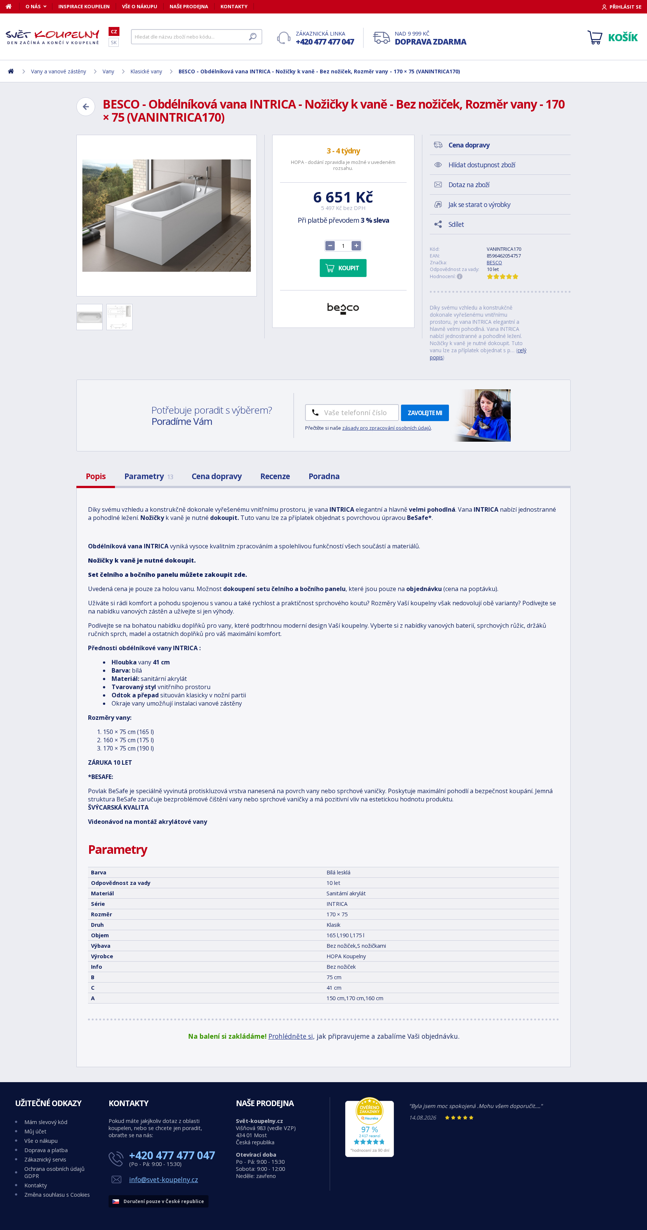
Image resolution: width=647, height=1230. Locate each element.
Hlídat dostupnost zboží (482, 164)
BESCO (494, 262)
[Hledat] (252, 36)
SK (113, 42)
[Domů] (12, 6)
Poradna (324, 476)
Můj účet (35, 1131)
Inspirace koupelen (84, 6)
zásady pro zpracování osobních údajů (386, 427)
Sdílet (456, 224)
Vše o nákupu (139, 6)
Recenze (275, 476)
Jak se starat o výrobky (479, 204)
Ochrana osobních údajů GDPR (54, 1172)
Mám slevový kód (45, 1122)
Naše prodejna (189, 6)
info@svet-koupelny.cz (163, 1179)
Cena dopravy (217, 476)
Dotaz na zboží (469, 184)
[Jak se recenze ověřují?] (460, 277)
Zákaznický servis (45, 1159)
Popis (96, 476)
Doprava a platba (46, 1150)
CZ (114, 31)
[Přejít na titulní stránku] (52, 37)
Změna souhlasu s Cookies (57, 1194)
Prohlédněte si (290, 1036)
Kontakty (234, 6)
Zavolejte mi (425, 413)
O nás (33, 6)
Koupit (348, 268)
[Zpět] (85, 106)
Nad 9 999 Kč (430, 38)
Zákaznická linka (325, 38)
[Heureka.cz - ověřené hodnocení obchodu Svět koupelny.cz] (369, 1155)
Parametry (148, 476)
